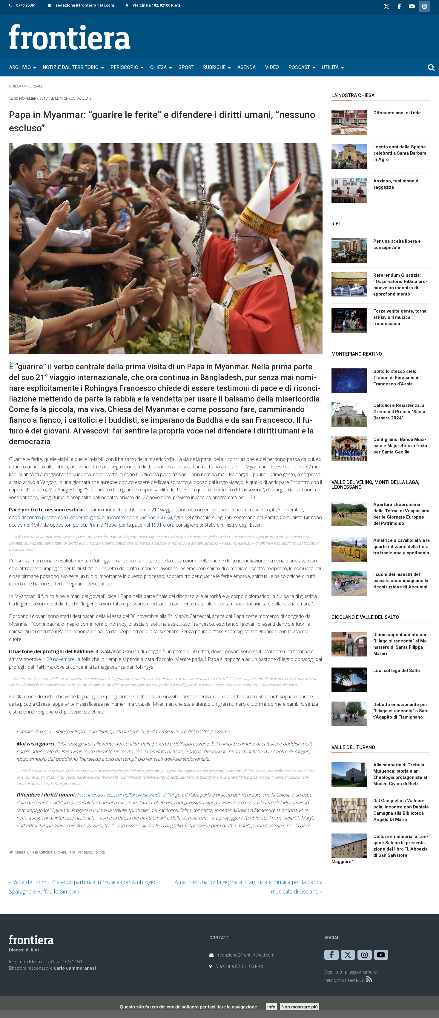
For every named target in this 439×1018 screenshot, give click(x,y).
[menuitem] (21, 67)
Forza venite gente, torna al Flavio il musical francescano (399, 317)
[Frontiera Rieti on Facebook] (399, 6)
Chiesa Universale (26, 86)
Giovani (60, 852)
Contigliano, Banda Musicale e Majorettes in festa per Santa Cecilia (400, 446)
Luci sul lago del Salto (396, 670)
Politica (99, 852)
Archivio (20, 67)
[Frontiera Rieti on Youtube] (411, 6)
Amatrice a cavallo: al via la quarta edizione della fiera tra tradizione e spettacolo (401, 547)
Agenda (246, 67)
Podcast (299, 67)
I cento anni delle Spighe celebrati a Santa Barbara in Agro (399, 153)
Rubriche (214, 67)
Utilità (330, 67)
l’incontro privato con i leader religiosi (61, 517)
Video (272, 67)
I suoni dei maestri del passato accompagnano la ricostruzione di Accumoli (401, 581)
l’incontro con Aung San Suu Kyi (139, 517)
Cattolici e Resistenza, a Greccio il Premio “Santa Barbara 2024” (399, 412)
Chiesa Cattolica (39, 852)
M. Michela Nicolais (73, 98)
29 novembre (61, 659)
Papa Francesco (80, 852)
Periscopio (124, 67)
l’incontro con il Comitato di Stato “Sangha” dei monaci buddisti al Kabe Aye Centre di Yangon (211, 751)
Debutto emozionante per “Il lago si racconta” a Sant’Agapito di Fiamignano (401, 711)
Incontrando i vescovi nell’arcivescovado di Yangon (130, 794)
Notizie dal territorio (71, 67)
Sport (186, 67)
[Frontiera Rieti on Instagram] (424, 6)
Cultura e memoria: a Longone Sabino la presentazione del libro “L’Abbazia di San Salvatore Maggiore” (379, 849)
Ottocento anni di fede (397, 113)
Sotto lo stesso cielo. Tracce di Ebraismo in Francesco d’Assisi (396, 378)
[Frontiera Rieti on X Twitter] (386, 6)
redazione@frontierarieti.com (85, 5)
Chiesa (158, 67)
